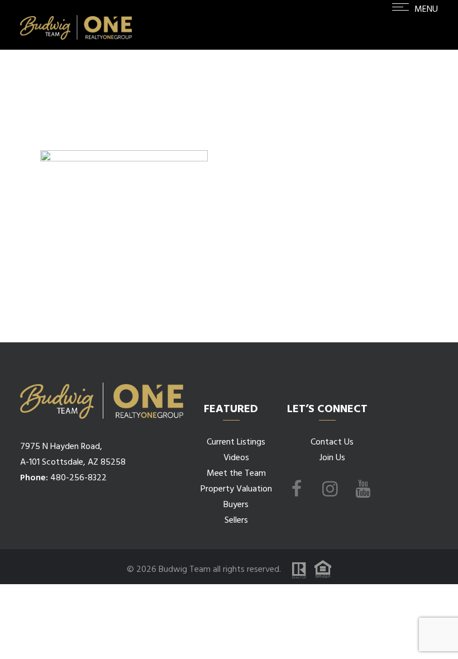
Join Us (332, 458)
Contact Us (332, 442)
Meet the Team (236, 473)
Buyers (236, 505)
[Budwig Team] (76, 25)
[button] (415, 26)
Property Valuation (236, 489)
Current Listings (236, 442)
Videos (236, 458)
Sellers (236, 520)
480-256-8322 (78, 478)
